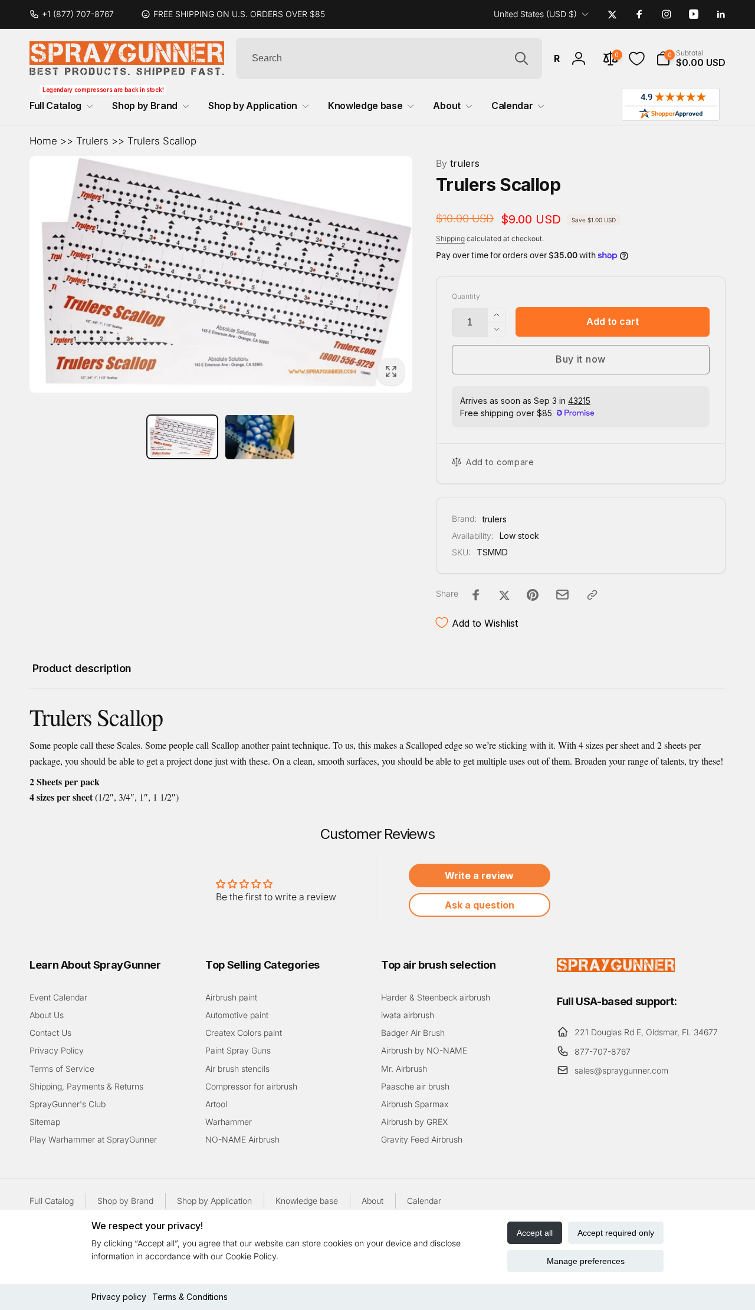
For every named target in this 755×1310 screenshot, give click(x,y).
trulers (458, 163)
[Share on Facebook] (476, 595)
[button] (691, 58)
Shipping (450, 238)
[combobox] (389, 58)
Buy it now (581, 359)
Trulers (92, 141)
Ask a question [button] (479, 905)
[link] (76, 14)
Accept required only (615, 1232)
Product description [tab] (82, 668)
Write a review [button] (479, 875)
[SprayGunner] (616, 969)
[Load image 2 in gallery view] (260, 436)
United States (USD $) (535, 14)
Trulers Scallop (161, 141)
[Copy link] (592, 595)
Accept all (535, 1232)
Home (43, 141)
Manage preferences (586, 1261)
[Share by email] (562, 594)
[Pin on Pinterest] (533, 595)
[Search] (521, 58)
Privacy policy (118, 1297)
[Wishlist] (636, 58)
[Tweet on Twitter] (504, 595)
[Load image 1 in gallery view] (182, 437)
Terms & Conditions (190, 1297)
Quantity (466, 296)
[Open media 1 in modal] (220, 274)
